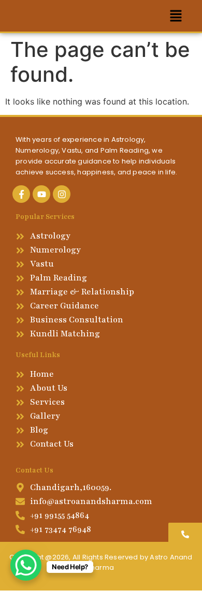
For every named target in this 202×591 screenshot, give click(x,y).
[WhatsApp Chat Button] (25, 565)
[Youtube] (41, 194)
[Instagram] (61, 194)
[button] (176, 15)
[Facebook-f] (21, 194)
